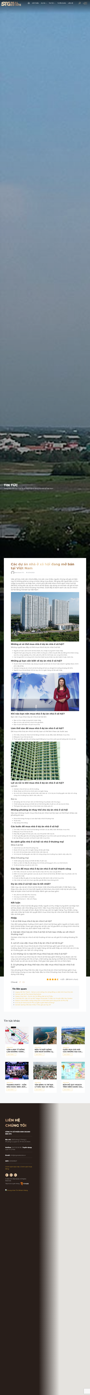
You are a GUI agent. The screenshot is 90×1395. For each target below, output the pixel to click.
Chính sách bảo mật (12, 1167)
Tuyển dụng (61, 3)
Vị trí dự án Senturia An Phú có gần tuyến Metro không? (35, 1002)
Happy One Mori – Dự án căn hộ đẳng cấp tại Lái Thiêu (34, 996)
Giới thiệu (35, 3)
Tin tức (51, 3)
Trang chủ (7, 488)
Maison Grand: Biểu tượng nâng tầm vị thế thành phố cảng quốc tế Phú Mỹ (41, 1000)
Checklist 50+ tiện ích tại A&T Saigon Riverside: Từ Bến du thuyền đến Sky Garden (44, 998)
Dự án (43, 3)
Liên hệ (70, 3)
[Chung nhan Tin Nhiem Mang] (16, 1190)
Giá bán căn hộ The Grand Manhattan (28, 994)
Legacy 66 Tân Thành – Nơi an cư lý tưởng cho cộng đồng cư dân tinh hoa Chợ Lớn (44, 992)
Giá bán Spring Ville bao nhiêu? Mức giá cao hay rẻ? (33, 1005)
